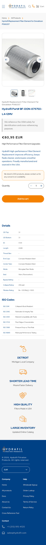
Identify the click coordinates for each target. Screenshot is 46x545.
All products (7, 490)
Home (4, 18)
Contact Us (6, 507)
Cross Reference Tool (10, 513)
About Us (5, 502)
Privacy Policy (28, 496)
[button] (30, 6)
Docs (4, 496)
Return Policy (28, 507)
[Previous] (6, 60)
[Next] (40, 60)
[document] (23, 59)
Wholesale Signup (30, 485)
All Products (16, 18)
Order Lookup (28, 490)
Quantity (6, 185)
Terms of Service (30, 502)
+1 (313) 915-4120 (16, 526)
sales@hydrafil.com (16, 533)
